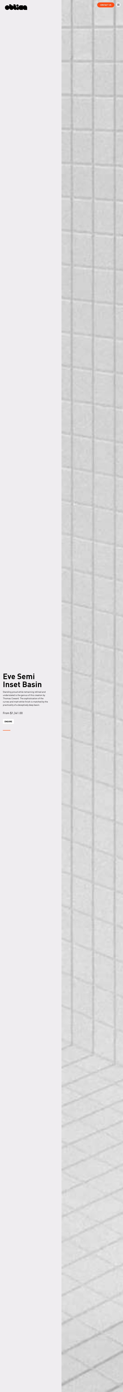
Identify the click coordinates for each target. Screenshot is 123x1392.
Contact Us (105, 5)
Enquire (8, 721)
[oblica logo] (16, 7)
